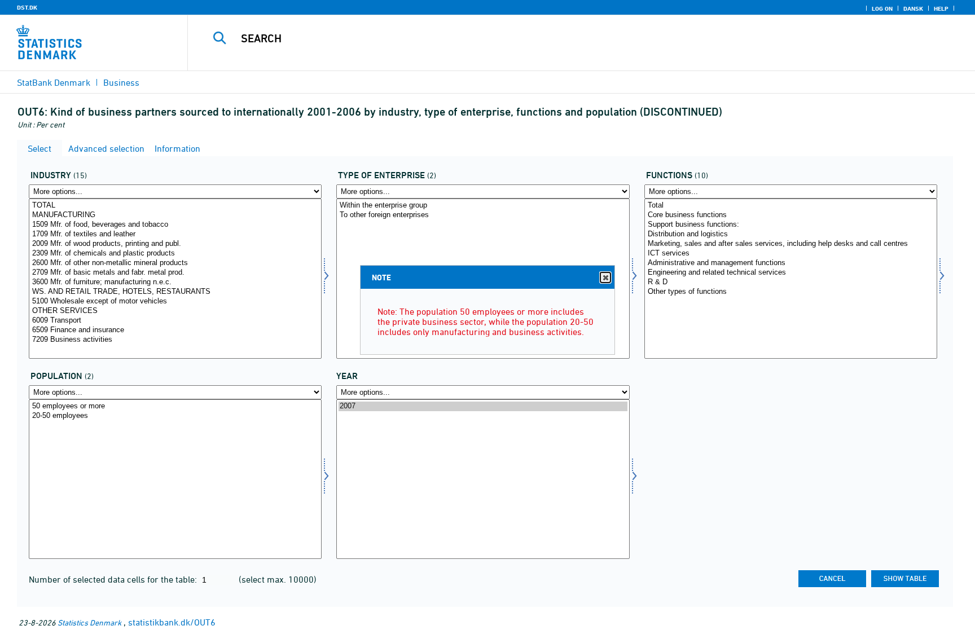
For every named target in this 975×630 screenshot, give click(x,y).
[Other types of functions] (791, 292)
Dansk (913, 8)
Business (121, 82)
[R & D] (791, 282)
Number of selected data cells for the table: (114, 579)
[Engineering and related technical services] (791, 272)
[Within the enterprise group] (483, 205)
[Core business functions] (791, 215)
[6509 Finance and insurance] (175, 330)
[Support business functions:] (791, 225)
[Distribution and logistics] (791, 234)
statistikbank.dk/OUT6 (172, 622)
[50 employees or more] (175, 406)
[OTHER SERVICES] (175, 311)
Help (941, 8)
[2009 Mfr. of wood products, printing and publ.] (175, 244)
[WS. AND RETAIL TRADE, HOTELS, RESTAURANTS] (175, 292)
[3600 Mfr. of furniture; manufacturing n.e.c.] (175, 282)
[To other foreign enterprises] (483, 215)
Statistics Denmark (89, 622)
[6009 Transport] (175, 320)
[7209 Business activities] (175, 340)
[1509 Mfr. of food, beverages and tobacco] (175, 225)
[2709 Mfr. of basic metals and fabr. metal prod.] (175, 272)
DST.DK (27, 7)
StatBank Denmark (53, 82)
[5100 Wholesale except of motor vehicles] (175, 301)
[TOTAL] (175, 205)
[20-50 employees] (175, 416)
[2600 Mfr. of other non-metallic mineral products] (175, 263)
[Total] (791, 205)
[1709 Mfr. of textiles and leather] (175, 234)
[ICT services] (791, 253)
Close (605, 277)
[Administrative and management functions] (791, 263)
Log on (882, 8)
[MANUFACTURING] (175, 215)
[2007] (483, 406)
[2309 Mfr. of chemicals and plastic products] (175, 253)
